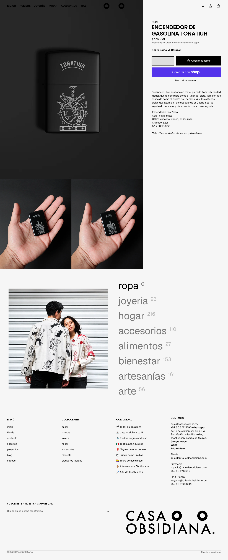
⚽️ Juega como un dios (129, 455)
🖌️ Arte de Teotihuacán (129, 472)
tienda (10, 432)
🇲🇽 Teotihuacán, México (129, 443)
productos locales (72, 460)
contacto (12, 438)
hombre (66, 432)
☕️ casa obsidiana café (129, 432)
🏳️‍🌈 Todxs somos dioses (129, 460)
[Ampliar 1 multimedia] (71, 89)
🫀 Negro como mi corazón (131, 449)
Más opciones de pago (186, 80)
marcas (11, 460)
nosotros (12, 443)
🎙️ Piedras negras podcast (131, 438)
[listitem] (83, 6)
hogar (65, 443)
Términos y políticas (211, 552)
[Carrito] (218, 6)
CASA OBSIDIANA (24, 552)
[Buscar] (203, 6)
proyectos (13, 449)
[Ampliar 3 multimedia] (107, 224)
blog (9, 455)
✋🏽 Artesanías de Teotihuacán (133, 466)
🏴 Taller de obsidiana (128, 426)
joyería (65, 438)
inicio (10, 426)
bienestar (67, 455)
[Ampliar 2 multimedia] (36, 224)
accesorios (68, 449)
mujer (65, 426)
